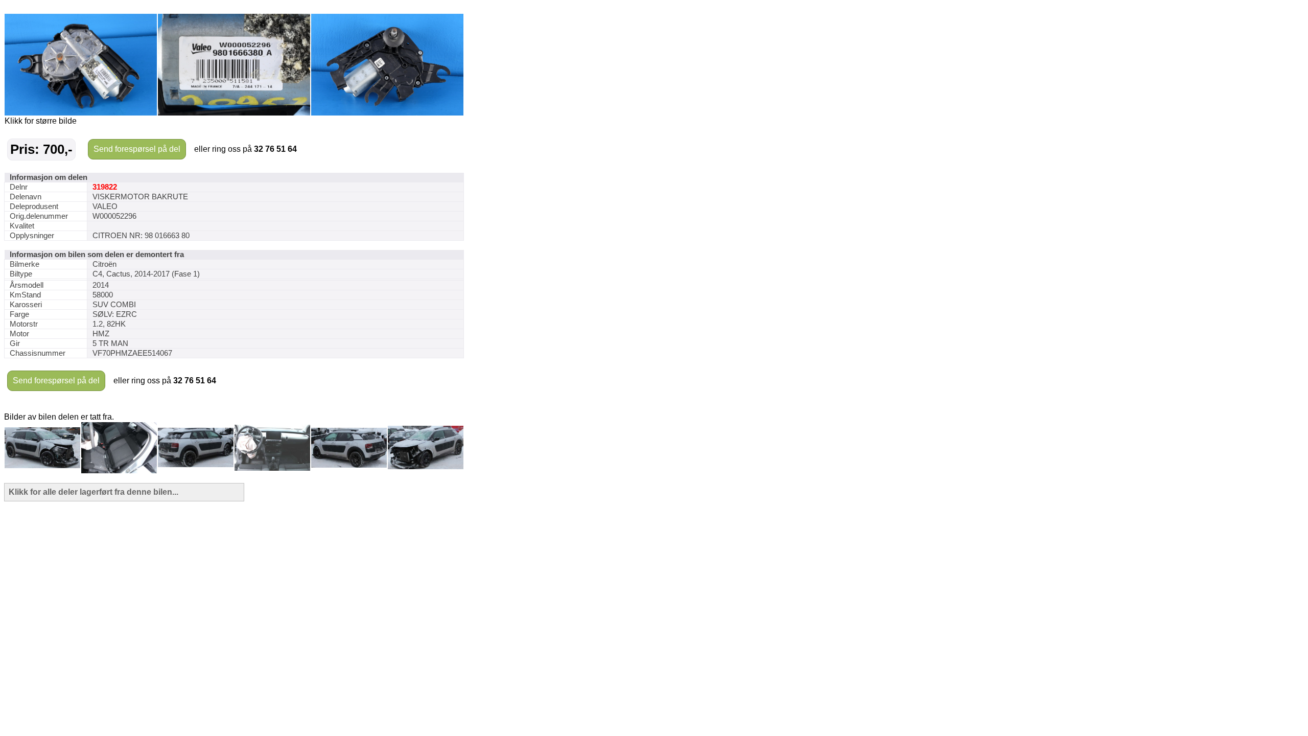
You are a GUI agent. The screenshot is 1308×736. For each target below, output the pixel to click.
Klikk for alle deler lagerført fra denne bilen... (93, 492)
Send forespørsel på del (137, 149)
